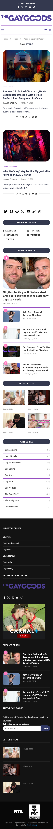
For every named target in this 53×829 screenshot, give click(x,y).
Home (5, 39)
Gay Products (27, 488)
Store (21, 3)
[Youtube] (30, 7)
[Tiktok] (34, 7)
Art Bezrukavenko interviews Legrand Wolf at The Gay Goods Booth (35, 367)
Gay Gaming (27, 469)
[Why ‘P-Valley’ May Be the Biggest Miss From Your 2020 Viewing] (26, 145)
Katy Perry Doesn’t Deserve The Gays (32, 313)
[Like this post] (17, 117)
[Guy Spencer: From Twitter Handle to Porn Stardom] (11, 351)
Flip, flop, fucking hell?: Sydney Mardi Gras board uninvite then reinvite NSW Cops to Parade (26, 296)
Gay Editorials (27, 456)
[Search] (50, 30)
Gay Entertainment (27, 462)
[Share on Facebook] (20, 117)
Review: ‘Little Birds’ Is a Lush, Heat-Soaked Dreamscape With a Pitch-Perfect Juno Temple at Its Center (24, 95)
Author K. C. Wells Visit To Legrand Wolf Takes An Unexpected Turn (36, 332)
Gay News (27, 475)
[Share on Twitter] (23, 117)
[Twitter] (22, 7)
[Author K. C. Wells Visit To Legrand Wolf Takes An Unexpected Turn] (11, 333)
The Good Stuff (27, 494)
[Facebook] (18, 7)
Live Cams (30, 3)
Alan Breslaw (11, 103)
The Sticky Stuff (27, 500)
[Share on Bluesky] (33, 117)
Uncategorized (27, 507)
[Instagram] (26, 7)
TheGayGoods (31, 825)
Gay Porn (27, 481)
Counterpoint (27, 450)
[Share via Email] (36, 117)
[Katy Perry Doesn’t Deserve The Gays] (11, 316)
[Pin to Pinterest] (26, 117)
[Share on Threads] (30, 117)
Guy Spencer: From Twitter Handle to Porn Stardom (36, 348)
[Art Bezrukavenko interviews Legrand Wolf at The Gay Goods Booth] (11, 368)
